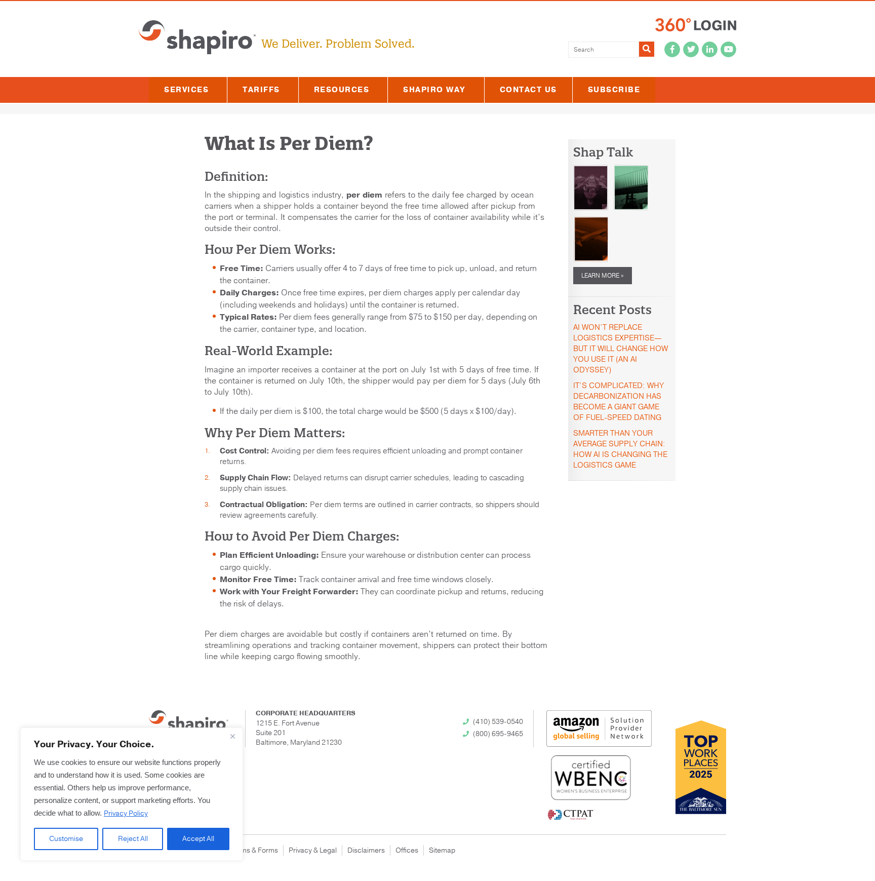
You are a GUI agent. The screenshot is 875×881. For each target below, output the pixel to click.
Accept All (198, 839)
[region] (131, 794)
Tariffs (261, 90)
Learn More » (602, 276)
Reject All (133, 839)
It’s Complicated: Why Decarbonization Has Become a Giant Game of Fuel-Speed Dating (618, 401)
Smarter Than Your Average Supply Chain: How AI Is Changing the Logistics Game (620, 449)
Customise (66, 839)
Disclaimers (366, 850)
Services (186, 90)
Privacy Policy (126, 813)
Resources (342, 90)
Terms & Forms (254, 850)
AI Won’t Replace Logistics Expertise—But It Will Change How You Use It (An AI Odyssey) (620, 348)
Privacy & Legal (313, 850)
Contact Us (528, 90)
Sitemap (442, 850)
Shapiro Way (434, 90)
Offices (406, 850)
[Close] (232, 736)
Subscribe (614, 90)
